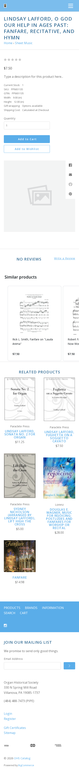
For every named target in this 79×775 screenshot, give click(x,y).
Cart (24, 613)
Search (9, 613)
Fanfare (20, 577)
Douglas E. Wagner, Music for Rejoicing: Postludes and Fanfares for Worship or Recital (59, 518)
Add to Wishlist (27, 149)
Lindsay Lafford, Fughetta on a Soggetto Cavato (59, 436)
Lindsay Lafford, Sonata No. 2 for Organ (19, 434)
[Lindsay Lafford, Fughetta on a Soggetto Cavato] (59, 399)
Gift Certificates (15, 728)
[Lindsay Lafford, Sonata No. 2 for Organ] (20, 398)
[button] (4, 323)
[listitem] (34, 323)
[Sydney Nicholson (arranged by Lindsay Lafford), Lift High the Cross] (20, 475)
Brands (31, 608)
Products (12, 608)
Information (53, 608)
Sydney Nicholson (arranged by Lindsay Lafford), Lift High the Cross (19, 516)
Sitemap (10, 733)
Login (8, 713)
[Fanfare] (20, 556)
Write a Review (64, 258)
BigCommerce (26, 765)
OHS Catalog (22, 758)
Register (10, 719)
